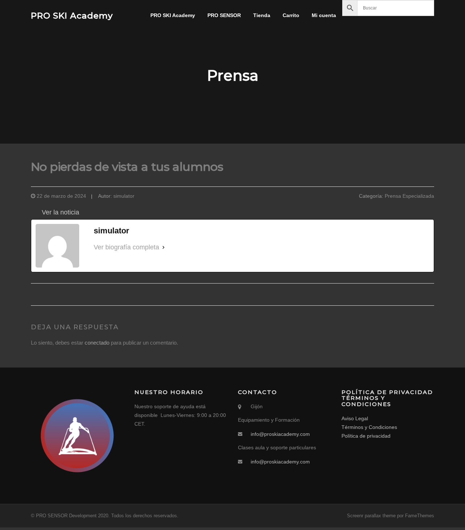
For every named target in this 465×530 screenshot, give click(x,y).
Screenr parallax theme (371, 515)
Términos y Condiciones (369, 427)
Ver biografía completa (126, 247)
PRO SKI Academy (72, 15)
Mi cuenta (324, 15)
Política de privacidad (366, 436)
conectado (97, 343)
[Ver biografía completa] (163, 247)
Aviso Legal (354, 418)
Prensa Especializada (409, 196)
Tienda (261, 15)
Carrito (291, 15)
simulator (123, 196)
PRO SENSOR (224, 15)
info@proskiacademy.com (280, 434)
